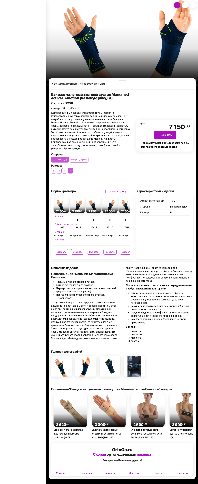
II (59, 170)
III (64, 170)
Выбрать (61, 252)
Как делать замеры (118, 191)
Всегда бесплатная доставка (159, 146)
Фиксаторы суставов (65, 83)
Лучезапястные (88, 83)
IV (70, 170)
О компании (86, 473)
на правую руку (79, 159)
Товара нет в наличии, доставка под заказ (166, 142)
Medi (102, 83)
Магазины (61, 473)
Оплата (159, 473)
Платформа (183, 473)
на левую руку (60, 159)
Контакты (110, 473)
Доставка (134, 473)
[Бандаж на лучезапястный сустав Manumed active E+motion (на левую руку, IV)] (61, 366)
